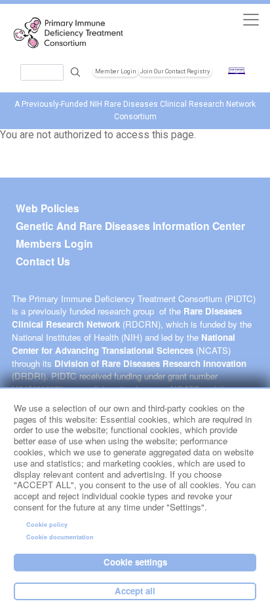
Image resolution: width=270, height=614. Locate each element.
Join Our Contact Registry (175, 71)
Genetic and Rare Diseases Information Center (130, 226)
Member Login (115, 71)
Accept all (135, 591)
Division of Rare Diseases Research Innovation (150, 363)
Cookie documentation (60, 537)
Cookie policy (47, 524)
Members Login (54, 243)
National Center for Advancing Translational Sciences (123, 343)
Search (75, 72)
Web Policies (47, 208)
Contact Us (43, 261)
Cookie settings (135, 562)
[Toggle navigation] (250, 19)
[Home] (72, 32)
